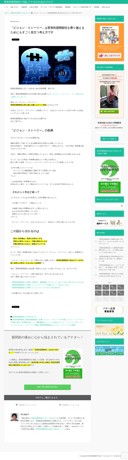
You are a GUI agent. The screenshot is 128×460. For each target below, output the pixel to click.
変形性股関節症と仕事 (33, 320)
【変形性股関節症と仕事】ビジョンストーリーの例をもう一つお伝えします (40, 285)
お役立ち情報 (33, 7)
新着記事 (24, 7)
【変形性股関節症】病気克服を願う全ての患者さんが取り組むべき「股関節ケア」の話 (111, 259)
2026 (109, 282)
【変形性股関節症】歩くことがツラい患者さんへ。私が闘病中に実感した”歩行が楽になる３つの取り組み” (111, 267)
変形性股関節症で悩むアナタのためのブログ (28, 2)
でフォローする (27, 405)
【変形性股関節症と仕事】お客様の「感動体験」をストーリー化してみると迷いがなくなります (47, 282)
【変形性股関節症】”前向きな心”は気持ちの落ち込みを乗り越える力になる (111, 275)
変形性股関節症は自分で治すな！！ (49, 429)
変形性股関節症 (18, 320)
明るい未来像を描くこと (26, 322)
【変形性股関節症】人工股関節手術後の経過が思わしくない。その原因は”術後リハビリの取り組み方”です (111, 250)
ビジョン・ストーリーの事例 (28, 325)
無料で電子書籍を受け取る (47, 387)
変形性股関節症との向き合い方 (24, 317)
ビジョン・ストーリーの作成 (54, 320)
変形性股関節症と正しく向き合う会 (44, 418)
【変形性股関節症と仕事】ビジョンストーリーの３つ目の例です (35, 288)
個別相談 (68, 7)
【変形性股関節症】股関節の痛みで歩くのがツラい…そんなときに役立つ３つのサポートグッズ (111, 241)
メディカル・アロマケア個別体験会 (51, 7)
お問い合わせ (106, 7)
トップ (6, 7)
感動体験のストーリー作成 (46, 322)
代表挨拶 (96, 7)
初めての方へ (15, 7)
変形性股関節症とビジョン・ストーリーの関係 (57, 325)
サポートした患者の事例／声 (82, 7)
